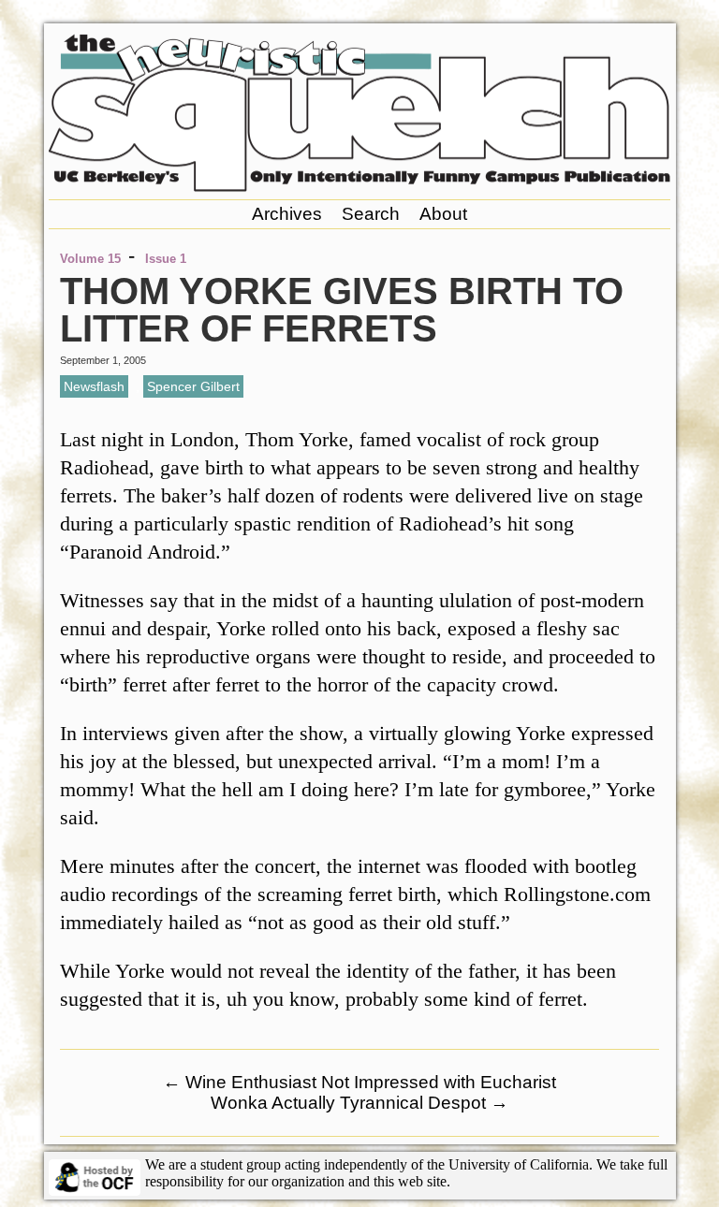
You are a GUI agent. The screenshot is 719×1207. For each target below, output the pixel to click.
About (443, 214)
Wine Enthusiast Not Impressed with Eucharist (359, 1082)
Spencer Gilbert (193, 386)
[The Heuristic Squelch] (359, 186)
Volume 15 (90, 259)
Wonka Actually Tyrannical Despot (359, 1102)
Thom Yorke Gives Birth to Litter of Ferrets (342, 309)
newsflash (94, 386)
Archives (287, 214)
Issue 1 (165, 259)
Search (371, 214)
